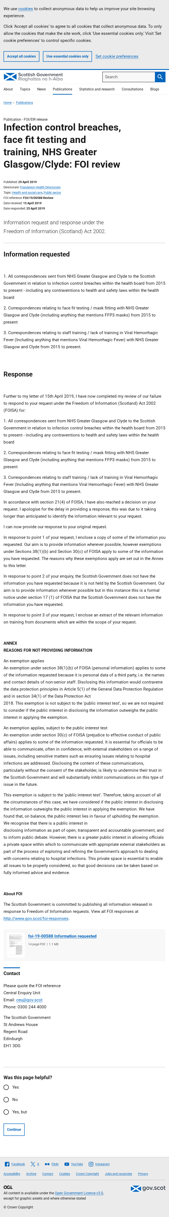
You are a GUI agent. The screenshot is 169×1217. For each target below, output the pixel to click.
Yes (15, 1087)
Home (8, 102)
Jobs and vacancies (118, 1174)
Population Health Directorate (40, 187)
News (41, 89)
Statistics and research (97, 89)
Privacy (143, 1174)
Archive (31, 1174)
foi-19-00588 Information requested (62, 936)
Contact (47, 1174)
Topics (25, 89)
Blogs (154, 89)
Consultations (132, 89)
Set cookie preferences (117, 56)
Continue (14, 1129)
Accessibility (12, 1174)
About (8, 89)
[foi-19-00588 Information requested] (16, 945)
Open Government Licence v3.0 (79, 1193)
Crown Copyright (87, 1174)
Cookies (64, 1174)
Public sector (52, 192)
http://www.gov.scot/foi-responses (36, 918)
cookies (25, 8)
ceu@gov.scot (29, 999)
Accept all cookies (21, 56)
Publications (62, 89)
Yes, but (19, 1111)
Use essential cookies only (67, 56)
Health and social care (27, 192)
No (15, 1099)
